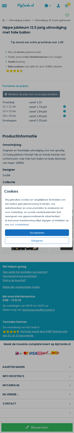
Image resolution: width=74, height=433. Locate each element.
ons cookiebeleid (19, 224)
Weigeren (37, 240)
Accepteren (37, 232)
